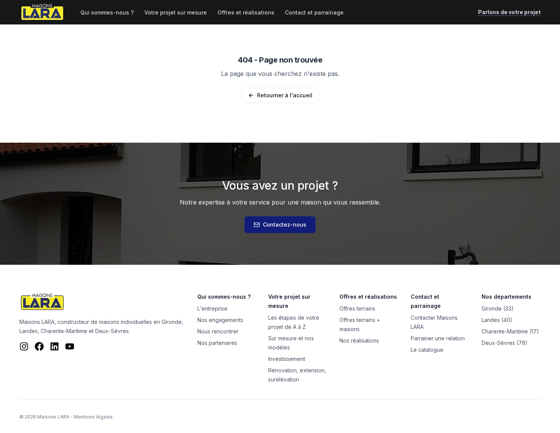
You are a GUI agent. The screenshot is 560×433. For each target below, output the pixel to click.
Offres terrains (357, 308)
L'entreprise (212, 308)
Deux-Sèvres (112, 331)
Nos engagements (220, 320)
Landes (28, 331)
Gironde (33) (498, 308)
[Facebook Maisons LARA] (39, 346)
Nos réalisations (359, 340)
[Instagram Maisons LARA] (24, 346)
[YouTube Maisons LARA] (69, 346)
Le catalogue (427, 349)
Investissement (286, 359)
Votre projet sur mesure (175, 12)
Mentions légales (93, 417)
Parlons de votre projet (509, 12)
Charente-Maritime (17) (510, 331)
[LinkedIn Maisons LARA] (54, 346)
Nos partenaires (217, 343)
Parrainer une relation (438, 338)
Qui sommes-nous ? (107, 12)
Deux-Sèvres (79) (505, 343)
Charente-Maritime (64, 331)
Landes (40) (497, 320)
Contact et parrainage (314, 12)
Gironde (172, 322)
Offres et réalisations (246, 12)
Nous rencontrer (217, 331)
